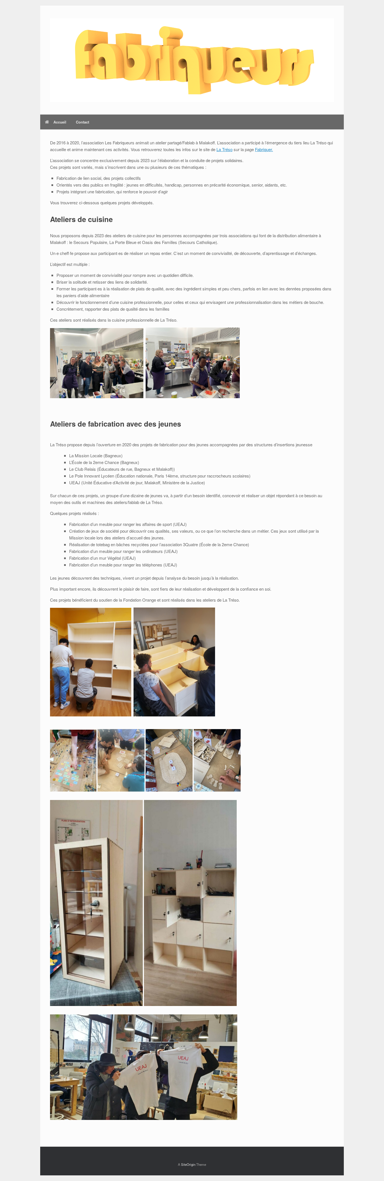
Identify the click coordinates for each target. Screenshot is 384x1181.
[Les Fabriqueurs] (192, 60)
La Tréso (224, 149)
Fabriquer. (264, 149)
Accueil (59, 122)
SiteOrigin (188, 1164)
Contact (82, 122)
